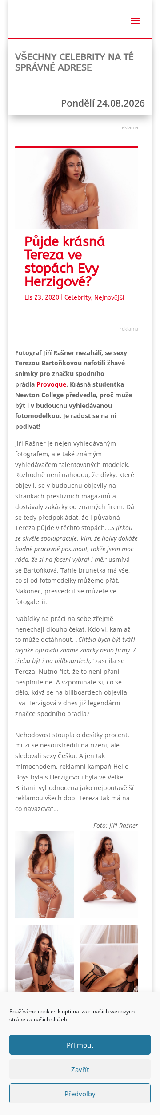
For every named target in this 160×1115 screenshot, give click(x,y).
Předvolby (80, 1093)
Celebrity (77, 297)
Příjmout (80, 1044)
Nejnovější (109, 297)
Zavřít (80, 1069)
